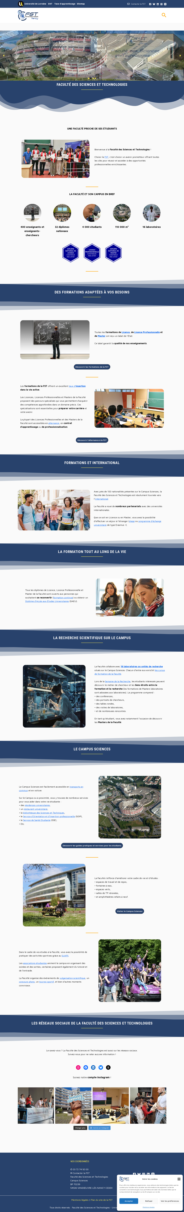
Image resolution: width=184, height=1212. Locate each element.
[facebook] (150, 4)
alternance (53, 423)
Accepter (129, 1201)
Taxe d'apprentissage (64, 4)
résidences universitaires (37, 805)
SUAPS (65, 955)
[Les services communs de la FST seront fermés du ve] (73, 1105)
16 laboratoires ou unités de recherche (142, 666)
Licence (126, 332)
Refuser (148, 1201)
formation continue (63, 597)
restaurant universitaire (35, 809)
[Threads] (165, 4)
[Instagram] (143, 1174)
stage (132, 521)
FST (106, 157)
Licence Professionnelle (147, 332)
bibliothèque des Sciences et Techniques (43, 812)
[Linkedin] (148, 1174)
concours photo (27, 981)
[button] (179, 1179)
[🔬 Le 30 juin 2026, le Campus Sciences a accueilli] (36, 1105)
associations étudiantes (35, 963)
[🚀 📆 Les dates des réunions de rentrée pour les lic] (111, 1105)
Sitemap (81, 4)
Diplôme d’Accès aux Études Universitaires (47, 601)
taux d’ (77, 386)
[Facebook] (134, 1174)
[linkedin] (158, 4)
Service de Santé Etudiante (37, 820)
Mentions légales (149, 1207)
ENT (50, 4)
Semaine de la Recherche (117, 681)
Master (101, 336)
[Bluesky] (154, 4)
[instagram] (161, 4)
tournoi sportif (46, 981)
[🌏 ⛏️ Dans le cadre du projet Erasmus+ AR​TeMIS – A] (148, 1105)
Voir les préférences (170, 1201)
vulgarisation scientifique (72, 978)
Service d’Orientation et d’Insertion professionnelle (49, 816)
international (101, 499)
